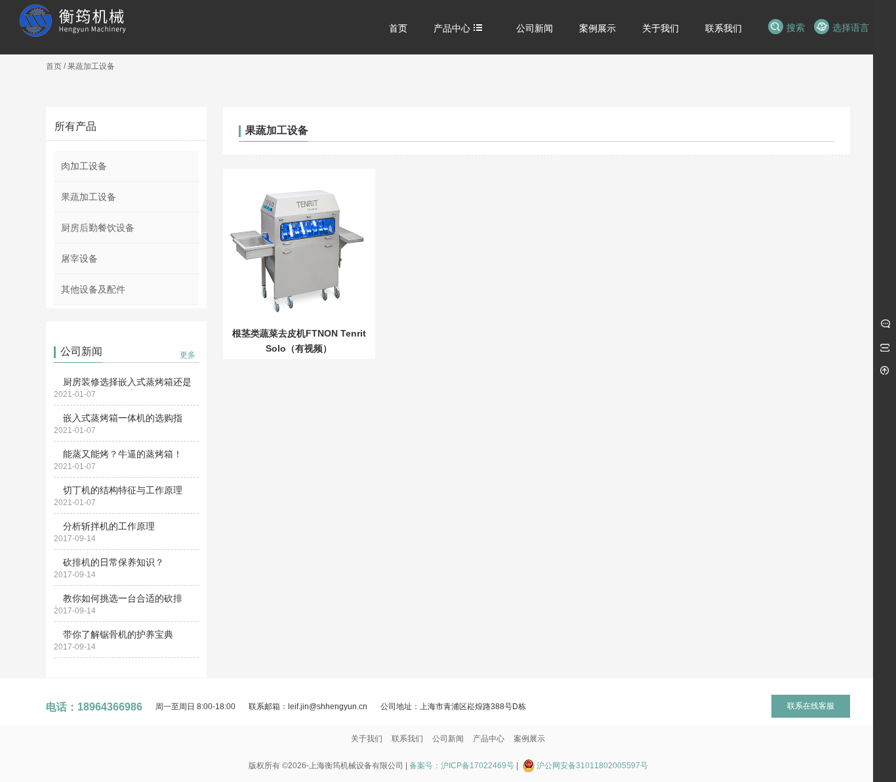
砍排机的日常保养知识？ (113, 562)
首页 (54, 66)
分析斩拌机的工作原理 (109, 526)
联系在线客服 (810, 705)
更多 (187, 355)
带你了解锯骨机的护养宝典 (118, 634)
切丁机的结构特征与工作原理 (122, 490)
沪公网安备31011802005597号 (592, 765)
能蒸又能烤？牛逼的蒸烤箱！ (122, 454)
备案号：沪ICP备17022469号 (461, 765)
